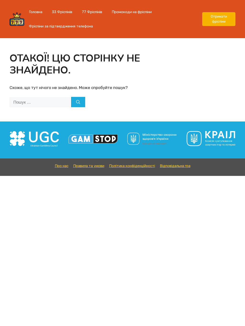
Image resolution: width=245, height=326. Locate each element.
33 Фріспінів (62, 12)
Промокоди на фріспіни (132, 12)
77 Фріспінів (92, 12)
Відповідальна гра (175, 166)
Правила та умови (88, 166)
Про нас (61, 166)
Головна (35, 12)
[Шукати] (78, 102)
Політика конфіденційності (132, 166)
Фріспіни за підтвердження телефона (61, 26)
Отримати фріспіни (219, 19)
